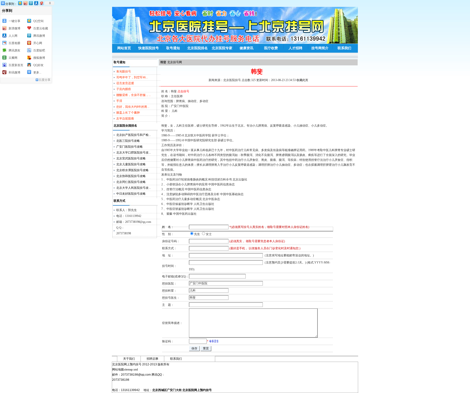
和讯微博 (14, 72)
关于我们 (129, 358)
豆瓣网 (13, 58)
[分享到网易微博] (41, 3)
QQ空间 (38, 21)
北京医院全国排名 (125, 125)
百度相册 (14, 43)
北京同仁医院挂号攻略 (131, 182)
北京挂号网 (174, 62)
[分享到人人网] (36, 3)
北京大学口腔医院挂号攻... (133, 152)
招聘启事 (152, 358)
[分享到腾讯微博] (30, 3)
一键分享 (14, 21)
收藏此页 (302, 80)
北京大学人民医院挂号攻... (133, 188)
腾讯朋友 (14, 50)
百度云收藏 (40, 28)
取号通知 (173, 48)
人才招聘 (295, 48)
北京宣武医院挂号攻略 (131, 158)
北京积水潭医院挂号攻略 (132, 170)
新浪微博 (14, 28)
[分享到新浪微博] (25, 3)
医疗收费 (271, 48)
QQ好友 (38, 65)
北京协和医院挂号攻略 (131, 176)
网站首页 (124, 48)
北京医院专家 (222, 48)
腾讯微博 (39, 35)
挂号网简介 (320, 48)
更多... (37, 72)
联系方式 (119, 200)
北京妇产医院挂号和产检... (133, 135)
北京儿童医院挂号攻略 (131, 164)
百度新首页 (16, 65)
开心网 (37, 43)
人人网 (13, 35)
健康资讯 (246, 48)
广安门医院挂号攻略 (129, 146)
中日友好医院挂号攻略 (131, 193)
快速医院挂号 (148, 48)
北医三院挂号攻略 (128, 141)
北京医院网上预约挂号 (197, 390)
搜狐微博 (39, 58)
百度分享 (44, 80)
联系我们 (344, 48)
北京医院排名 (197, 48)
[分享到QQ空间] (20, 3)
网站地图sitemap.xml (125, 369)
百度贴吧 (39, 50)
